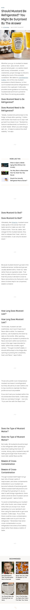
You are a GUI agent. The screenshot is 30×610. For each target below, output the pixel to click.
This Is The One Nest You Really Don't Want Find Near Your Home (22, 598)
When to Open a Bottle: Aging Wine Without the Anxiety (17, 165)
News (2, 7)
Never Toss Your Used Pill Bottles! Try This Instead (22, 577)
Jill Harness (6, 27)
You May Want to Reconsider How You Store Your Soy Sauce (19, 173)
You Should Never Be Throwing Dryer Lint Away (8, 598)
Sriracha (14, 222)
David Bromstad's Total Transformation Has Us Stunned (7, 577)
